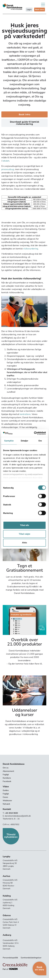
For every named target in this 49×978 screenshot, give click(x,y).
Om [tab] (40, 441)
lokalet (5, 160)
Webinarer (7, 800)
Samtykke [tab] (9, 441)
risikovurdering (30, 248)
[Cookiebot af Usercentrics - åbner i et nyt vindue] (34, 433)
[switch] (42, 496)
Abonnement (8, 771)
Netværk (6, 804)
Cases (5, 797)
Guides (6, 790)
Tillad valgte (24, 534)
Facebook (7, 781)
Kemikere (7, 778)
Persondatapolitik (10, 957)
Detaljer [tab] (24, 441)
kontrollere (25, 414)
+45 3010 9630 (11, 813)
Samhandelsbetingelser (31, 957)
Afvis (24, 542)
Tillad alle (24, 525)
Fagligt (6, 774)
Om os (5, 767)
